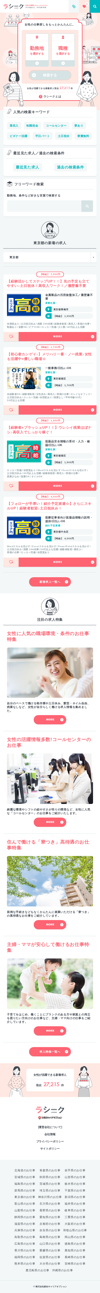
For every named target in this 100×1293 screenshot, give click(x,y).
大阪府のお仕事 (75, 1223)
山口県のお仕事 (50, 1243)
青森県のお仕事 (50, 1170)
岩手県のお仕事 (75, 1170)
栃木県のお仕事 (75, 1183)
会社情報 (50, 1134)
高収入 (14, 125)
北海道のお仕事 (24, 1170)
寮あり (78, 125)
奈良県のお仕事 (50, 1230)
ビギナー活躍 (18, 136)
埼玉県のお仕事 (50, 1190)
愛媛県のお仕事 (50, 1250)
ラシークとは (52, 96)
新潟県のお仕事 (75, 1197)
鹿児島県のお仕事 (37, 1270)
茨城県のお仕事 (50, 1183)
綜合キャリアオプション (50, 1118)
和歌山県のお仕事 (75, 1230)
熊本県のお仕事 (24, 1263)
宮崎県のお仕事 (75, 1263)
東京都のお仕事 (24, 1197)
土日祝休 (64, 136)
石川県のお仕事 (50, 1203)
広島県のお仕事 (24, 1243)
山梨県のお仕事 (24, 1210)
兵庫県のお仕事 (24, 1230)
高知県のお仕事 (75, 1250)
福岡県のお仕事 (24, 1257)
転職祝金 (32, 125)
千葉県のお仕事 (75, 1190)
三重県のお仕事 (75, 1217)
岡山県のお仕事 (75, 1237)
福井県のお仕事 (75, 1203)
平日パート (42, 136)
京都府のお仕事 (50, 1223)
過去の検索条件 (70, 167)
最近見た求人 (27, 167)
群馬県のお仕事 (24, 1190)
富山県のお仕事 (24, 1203)
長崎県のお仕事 (75, 1257)
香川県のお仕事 (24, 1250)
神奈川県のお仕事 (50, 1197)
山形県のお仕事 (75, 1177)
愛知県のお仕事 (50, 1217)
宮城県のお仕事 (24, 1177)
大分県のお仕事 (50, 1263)
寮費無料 (83, 136)
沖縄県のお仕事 (62, 1270)
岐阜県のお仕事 (75, 1210)
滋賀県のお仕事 (24, 1223)
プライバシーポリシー (50, 1141)
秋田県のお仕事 (50, 1177)
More (57, 336)
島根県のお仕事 (50, 1237)
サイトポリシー (50, 1148)
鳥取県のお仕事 (24, 1237)
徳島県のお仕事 (75, 1243)
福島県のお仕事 (24, 1183)
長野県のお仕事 (50, 1210)
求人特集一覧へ (50, 1051)
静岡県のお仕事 (24, 1217)
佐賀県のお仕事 (50, 1257)
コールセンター (56, 125)
